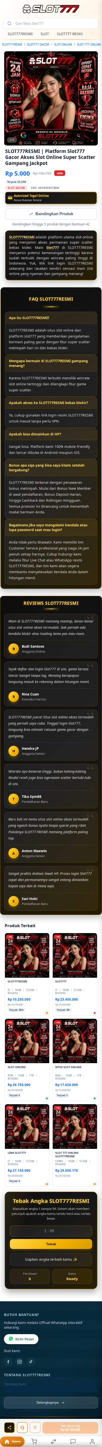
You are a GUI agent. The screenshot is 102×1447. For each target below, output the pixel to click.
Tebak (51, 1244)
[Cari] (9, 23)
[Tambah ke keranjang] (35, 1427)
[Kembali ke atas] (92, 1422)
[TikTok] (31, 1362)
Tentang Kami (15, 1384)
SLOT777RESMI (20, 33)
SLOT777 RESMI (70, 33)
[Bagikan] (9, 1427)
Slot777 (52, 248)
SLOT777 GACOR (38, 44)
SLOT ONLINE (63, 44)
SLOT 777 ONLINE (89, 44)
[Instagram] (19, 1362)
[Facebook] (8, 1362)
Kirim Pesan (24, 1339)
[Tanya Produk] (22, 1427)
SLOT (45, 33)
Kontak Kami (14, 1392)
